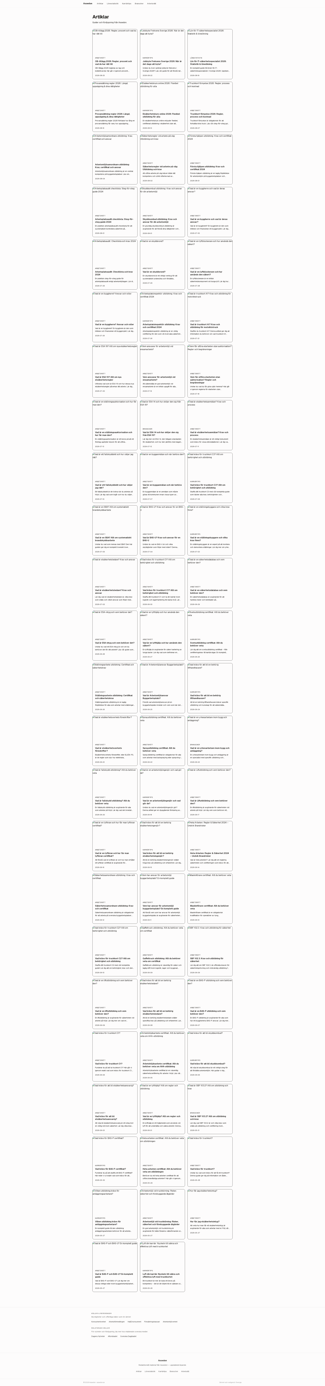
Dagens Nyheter (98, 1336)
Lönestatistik (113, 3)
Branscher (139, 3)
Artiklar (100, 3)
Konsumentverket (98, 1322)
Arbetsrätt (151, 3)
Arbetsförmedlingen (117, 1322)
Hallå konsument (134, 1322)
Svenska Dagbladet (128, 1336)
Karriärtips (126, 3)
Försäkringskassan (152, 1322)
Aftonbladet (112, 1336)
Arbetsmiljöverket (170, 1322)
